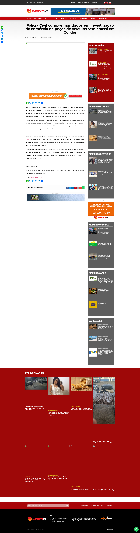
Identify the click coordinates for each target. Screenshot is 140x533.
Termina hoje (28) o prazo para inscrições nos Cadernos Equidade (105, 52)
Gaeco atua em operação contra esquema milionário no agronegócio (105, 138)
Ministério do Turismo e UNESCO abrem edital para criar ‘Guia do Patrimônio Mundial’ (105, 339)
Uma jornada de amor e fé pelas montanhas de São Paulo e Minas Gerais (105, 327)
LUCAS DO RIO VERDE (103, 74)
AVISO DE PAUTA (102, 303)
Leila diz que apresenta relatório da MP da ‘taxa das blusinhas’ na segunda (104, 90)
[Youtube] (110, 3)
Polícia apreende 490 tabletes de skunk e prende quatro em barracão (103, 490)
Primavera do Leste (103, 242)
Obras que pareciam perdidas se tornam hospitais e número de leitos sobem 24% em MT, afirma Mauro (105, 188)
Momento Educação (103, 49)
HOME (29, 18)
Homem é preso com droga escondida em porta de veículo (80, 488)
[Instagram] (107, 3)
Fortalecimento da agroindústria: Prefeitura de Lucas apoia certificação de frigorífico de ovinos (104, 77)
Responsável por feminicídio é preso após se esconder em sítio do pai (58, 478)
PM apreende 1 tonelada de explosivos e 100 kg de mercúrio (102, 442)
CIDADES (93, 18)
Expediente (94, 2)
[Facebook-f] (105, 3)
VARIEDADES (103, 18)
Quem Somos (72, 2)
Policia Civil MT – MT (36, 177)
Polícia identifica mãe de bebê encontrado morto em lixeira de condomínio (105, 112)
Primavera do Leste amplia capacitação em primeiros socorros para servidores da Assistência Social (105, 257)
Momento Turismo (103, 324)
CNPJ (27, 140)
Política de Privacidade (83, 2)
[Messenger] (1, 36)
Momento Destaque (103, 157)
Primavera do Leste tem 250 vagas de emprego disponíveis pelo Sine (105, 244)
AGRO (55, 18)
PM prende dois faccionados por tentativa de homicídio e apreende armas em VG (35, 480)
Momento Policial (46, 37)
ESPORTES (73, 18)
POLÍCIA (47, 18)
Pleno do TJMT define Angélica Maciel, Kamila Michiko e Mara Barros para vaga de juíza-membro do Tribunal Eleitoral (105, 161)
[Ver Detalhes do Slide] (55, 96)
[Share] (1, 42)
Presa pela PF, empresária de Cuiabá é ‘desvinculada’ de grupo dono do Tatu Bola (105, 124)
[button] (112, 19)
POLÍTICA (64, 18)
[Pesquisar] (67, 506)
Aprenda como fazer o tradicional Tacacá (103, 291)
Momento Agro (102, 62)
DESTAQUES (38, 18)
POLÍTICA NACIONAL (103, 88)
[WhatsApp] (1, 27)
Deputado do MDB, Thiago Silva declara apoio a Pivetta (105, 173)
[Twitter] (1, 33)
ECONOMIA (83, 18)
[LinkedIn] (1, 39)
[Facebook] (1, 30)
